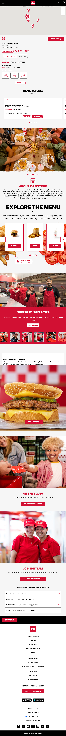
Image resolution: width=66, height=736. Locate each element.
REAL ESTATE (33, 675)
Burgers (14, 246)
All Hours (22, 56)
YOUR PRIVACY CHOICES (34, 716)
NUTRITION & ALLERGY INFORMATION (33, 667)
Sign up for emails (33, 691)
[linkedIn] (37, 726)
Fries (35, 246)
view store (27, 117)
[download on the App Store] (27, 700)
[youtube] (42, 726)
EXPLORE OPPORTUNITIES (33, 579)
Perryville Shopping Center (14, 105)
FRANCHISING (33, 671)
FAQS (33, 653)
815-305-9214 (23, 51)
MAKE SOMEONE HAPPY (33, 504)
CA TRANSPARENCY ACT (33, 720)
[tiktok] (47, 726)
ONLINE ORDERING (33, 658)
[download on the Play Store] (38, 700)
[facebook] (18, 726)
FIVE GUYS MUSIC (33, 679)
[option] (33, 108)
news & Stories (33, 637)
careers (33, 641)
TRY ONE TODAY (34, 422)
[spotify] (28, 726)
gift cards (33, 645)
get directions (8, 52)
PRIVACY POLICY (33, 708)
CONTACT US (9, 620)
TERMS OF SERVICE (33, 712)
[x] (23, 726)
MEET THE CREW (33, 325)
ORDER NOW (55, 39)
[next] (63, 239)
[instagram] (33, 726)
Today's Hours (10, 56)
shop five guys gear (33, 649)
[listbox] (33, 108)
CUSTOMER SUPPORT (33, 662)
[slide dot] (29, 122)
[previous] (3, 239)
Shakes (55, 246)
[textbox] (33, 363)
